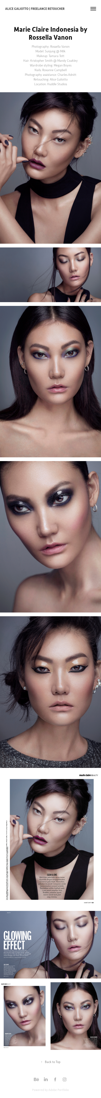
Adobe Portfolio (58, 1090)
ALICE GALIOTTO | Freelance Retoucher (35, 9)
